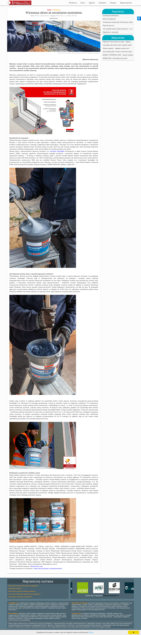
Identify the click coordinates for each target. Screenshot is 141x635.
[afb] (83, 593)
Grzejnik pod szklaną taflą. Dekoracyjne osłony (118, 22)
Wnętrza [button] (72, 3)
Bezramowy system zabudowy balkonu (21, 591)
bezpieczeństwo (62, 53)
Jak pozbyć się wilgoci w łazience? (20, 597)
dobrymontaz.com (36, 566)
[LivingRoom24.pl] (19, 4)
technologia (96, 53)
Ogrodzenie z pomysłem (110, 32)
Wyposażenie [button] (125, 3)
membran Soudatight (57, 151)
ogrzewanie (90, 53)
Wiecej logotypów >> (111, 595)
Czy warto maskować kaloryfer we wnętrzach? (24, 594)
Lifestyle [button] (101, 3)
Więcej (91, 632)
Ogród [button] (91, 3)
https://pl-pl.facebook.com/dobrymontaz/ (48, 568)
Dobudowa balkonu (15, 588)
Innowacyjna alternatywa (110, 15)
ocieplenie (84, 53)
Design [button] (113, 3)
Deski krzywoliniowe (109, 19)
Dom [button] (82, 3)
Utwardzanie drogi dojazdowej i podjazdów (23, 586)
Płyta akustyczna (108, 25)
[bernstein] (98, 593)
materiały (69, 53)
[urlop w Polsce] (114, 593)
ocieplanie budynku (76, 53)
